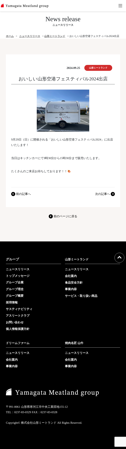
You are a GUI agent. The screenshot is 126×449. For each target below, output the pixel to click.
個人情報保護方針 (18, 329)
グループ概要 (15, 295)
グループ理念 (15, 289)
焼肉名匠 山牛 (74, 343)
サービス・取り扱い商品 (81, 295)
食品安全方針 (74, 282)
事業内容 (71, 289)
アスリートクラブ (18, 315)
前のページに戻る (65, 216)
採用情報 (12, 302)
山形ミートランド (77, 259)
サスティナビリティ (19, 309)
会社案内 (71, 276)
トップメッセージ (18, 275)
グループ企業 (15, 282)
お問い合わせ (15, 322)
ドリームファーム (18, 343)
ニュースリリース (18, 269)
